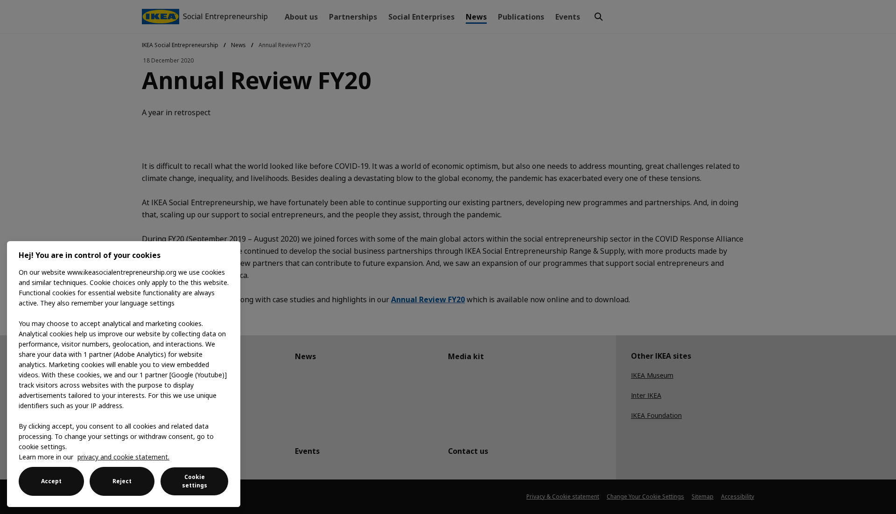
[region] (123, 374)
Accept (51, 481)
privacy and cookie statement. (123, 456)
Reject (122, 481)
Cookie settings (194, 481)
